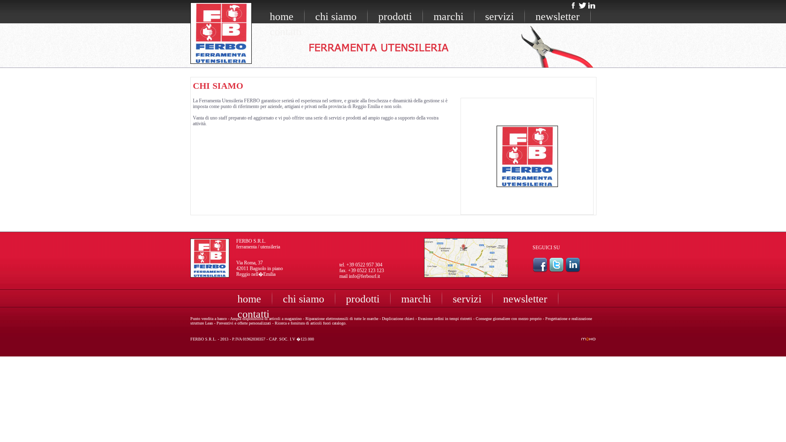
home (282, 17)
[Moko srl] (588, 338)
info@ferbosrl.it (364, 276)
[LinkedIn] (591, 6)
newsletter (557, 17)
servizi (499, 17)
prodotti (395, 17)
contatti (286, 32)
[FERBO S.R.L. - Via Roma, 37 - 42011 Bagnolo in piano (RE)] (466, 275)
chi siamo (336, 17)
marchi (448, 17)
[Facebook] (573, 6)
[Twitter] (582, 6)
